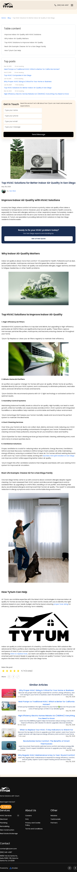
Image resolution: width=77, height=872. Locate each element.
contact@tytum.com (8, 848)
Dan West (12, 191)
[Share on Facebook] (13, 676)
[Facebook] (75, 868)
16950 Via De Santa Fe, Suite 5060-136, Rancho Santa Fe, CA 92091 (9, 858)
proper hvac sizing (61, 604)
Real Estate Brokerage (9, 833)
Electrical (3, 819)
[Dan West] (4, 191)
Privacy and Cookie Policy (32, 824)
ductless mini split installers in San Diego (58, 456)
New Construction (7, 830)
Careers (28, 815)
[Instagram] (9, 676)
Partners (54, 823)
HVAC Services (6, 815)
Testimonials (55, 819)
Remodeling (4, 826)
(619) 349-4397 (6, 852)
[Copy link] (18, 676)
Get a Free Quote (38, 238)
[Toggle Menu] (72, 5)
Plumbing (3, 823)
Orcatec (15, 868)
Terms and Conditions (34, 829)
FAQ (27, 819)
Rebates (54, 815)
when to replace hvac (19, 654)
